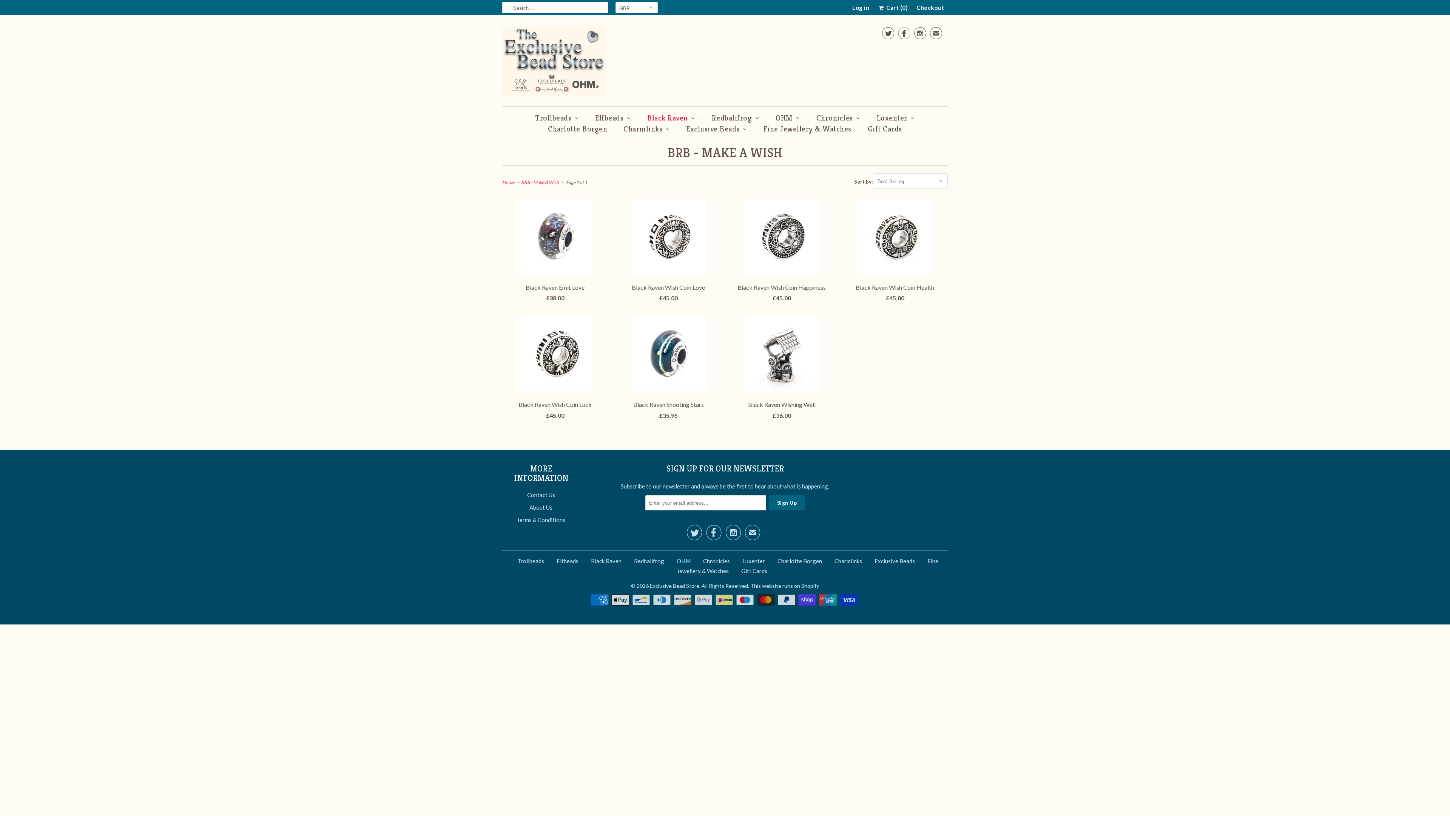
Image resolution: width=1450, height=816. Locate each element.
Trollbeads (553, 118)
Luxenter (892, 118)
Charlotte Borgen (577, 129)
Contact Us (541, 494)
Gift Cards (885, 129)
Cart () (896, 7)
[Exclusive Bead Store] (554, 62)
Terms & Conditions (541, 519)
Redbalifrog (732, 118)
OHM (784, 118)
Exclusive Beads (713, 129)
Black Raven (667, 118)
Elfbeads (609, 118)
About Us (540, 507)
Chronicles (834, 118)
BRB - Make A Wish (725, 153)
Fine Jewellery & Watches (807, 129)
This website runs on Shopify (784, 586)
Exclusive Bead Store (674, 586)
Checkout (930, 7)
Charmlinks (642, 129)
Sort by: (864, 181)
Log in (860, 7)
